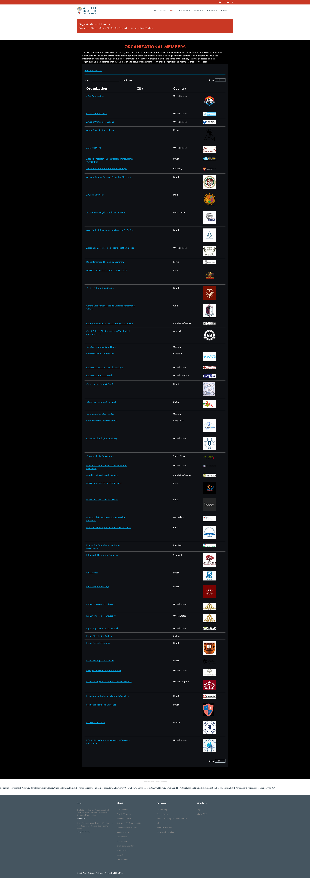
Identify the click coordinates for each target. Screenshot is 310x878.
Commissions (122, 837)
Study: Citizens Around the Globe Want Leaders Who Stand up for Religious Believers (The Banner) (94, 827)
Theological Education (165, 832)
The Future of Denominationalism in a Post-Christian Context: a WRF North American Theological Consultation (93, 814)
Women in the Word (164, 828)
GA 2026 (163, 11)
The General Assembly (125, 846)
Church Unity (162, 809)
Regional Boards (123, 841)
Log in (199, 809)
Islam (159, 823)
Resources (197, 11)
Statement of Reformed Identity (129, 823)
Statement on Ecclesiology (127, 828)
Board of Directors (124, 814)
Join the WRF (201, 814)
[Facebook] (220, 2)
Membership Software (161, 781)
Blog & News (183, 11)
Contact (120, 855)
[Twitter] (224, 2)
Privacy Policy (122, 850)
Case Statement (123, 809)
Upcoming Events (123, 859)
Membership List (123, 832)
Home (154, 11)
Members (211, 11)
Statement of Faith (124, 818)
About (171, 11)
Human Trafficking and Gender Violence (172, 818)
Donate (224, 11)
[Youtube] (228, 2)
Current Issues (162, 814)
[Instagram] (232, 2)
